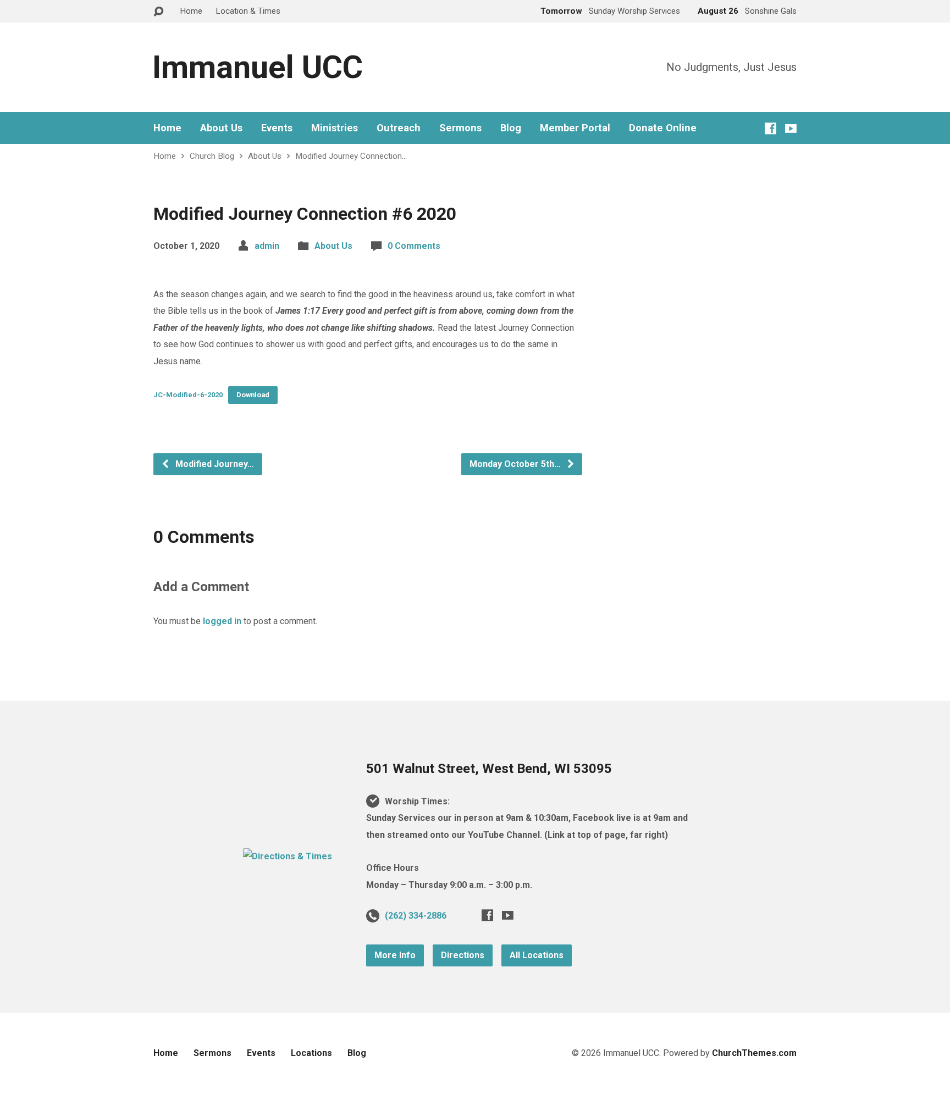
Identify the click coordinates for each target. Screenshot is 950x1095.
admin (267, 246)
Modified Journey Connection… (351, 156)
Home (191, 11)
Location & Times (248, 11)
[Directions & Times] (287, 856)
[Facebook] (770, 128)
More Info (395, 955)
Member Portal (575, 128)
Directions (462, 955)
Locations (311, 1053)
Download (252, 395)
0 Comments (414, 246)
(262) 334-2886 (415, 915)
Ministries (334, 128)
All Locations (537, 955)
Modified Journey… (213, 464)
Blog (510, 128)
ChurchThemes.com (754, 1053)
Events (276, 128)
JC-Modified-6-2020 (188, 395)
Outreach (399, 128)
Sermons (460, 128)
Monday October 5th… (516, 464)
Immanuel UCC (257, 67)
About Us (221, 128)
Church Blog (212, 156)
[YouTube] (791, 128)
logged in (222, 621)
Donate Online (663, 128)
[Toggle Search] (158, 12)
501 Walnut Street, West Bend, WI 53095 (489, 768)
